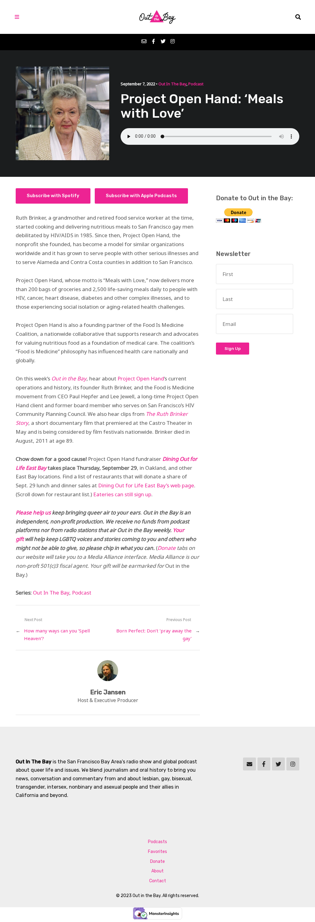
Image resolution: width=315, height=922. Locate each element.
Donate (167, 547)
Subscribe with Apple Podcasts (141, 195)
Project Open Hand (141, 378)
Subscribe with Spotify (53, 195)
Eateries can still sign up (122, 494)
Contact (157, 880)
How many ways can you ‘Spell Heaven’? (57, 635)
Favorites (157, 851)
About (157, 871)
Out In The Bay (172, 84)
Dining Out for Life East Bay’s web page (146, 485)
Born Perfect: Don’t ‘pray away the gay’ (153, 635)
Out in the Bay (68, 378)
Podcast (195, 84)
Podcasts (157, 841)
